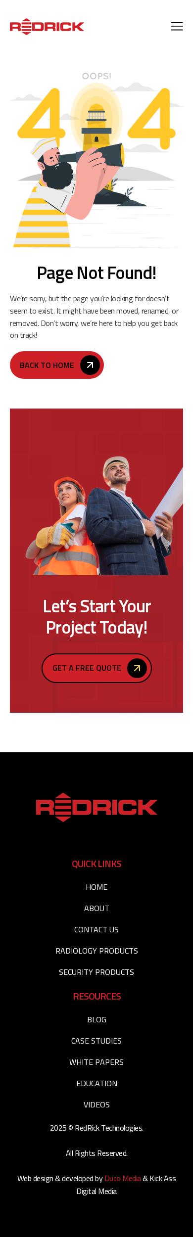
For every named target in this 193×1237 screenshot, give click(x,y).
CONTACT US (96, 929)
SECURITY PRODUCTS (96, 972)
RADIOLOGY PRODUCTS (96, 951)
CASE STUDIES (96, 1041)
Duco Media (123, 1178)
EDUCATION (96, 1083)
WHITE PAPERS (96, 1062)
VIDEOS (97, 1104)
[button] (177, 27)
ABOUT (96, 908)
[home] (47, 26)
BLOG (96, 1019)
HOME (96, 887)
